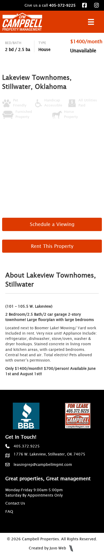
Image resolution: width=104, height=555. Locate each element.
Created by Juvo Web (48, 548)
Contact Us (15, 503)
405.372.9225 (27, 446)
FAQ (9, 511)
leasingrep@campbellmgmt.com (43, 464)
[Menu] (91, 22)
